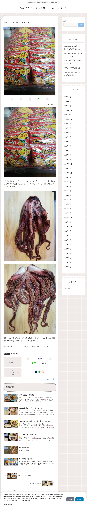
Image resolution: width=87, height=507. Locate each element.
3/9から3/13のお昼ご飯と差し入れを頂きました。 (73, 55)
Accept (79, 499)
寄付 (14, 353)
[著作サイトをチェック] (36, 371)
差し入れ (19, 353)
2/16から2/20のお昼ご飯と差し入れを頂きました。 (73, 73)
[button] (47, 99)
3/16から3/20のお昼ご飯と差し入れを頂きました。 (73, 47)
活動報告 (7, 353)
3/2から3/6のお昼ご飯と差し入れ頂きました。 (73, 62)
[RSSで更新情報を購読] (42, 371)
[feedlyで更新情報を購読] (39, 371)
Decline (70, 499)
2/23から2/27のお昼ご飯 (72, 68)
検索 (64, 21)
